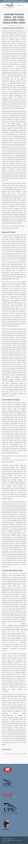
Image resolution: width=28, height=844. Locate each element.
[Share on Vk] (19, 754)
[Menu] (22, 5)
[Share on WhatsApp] (8, 754)
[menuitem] (18, 5)
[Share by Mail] (24, 754)
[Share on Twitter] (6, 754)
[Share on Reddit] (22, 754)
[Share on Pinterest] (11, 754)
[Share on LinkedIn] (14, 754)
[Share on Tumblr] (16, 754)
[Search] (18, 5)
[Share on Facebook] (3, 754)
